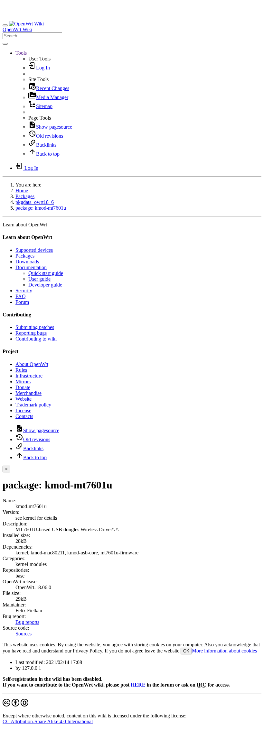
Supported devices (34, 250)
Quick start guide (45, 273)
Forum (22, 302)
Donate (22, 387)
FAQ (20, 296)
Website (23, 399)
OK (186, 651)
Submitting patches (34, 327)
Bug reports (27, 622)
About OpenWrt (31, 364)
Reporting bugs (31, 333)
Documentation (31, 267)
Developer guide (45, 284)
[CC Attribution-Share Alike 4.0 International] (15, 704)
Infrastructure (28, 375)
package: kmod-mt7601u (40, 208)
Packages (24, 196)
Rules (21, 370)
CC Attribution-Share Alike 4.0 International (48, 721)
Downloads (27, 261)
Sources (23, 633)
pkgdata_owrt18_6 (34, 202)
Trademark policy (33, 404)
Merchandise (28, 393)
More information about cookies (224, 650)
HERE (138, 685)
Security (23, 290)
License (23, 410)
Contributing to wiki (36, 339)
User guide (39, 279)
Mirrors (23, 381)
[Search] (5, 44)
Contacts (24, 416)
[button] (21, 53)
